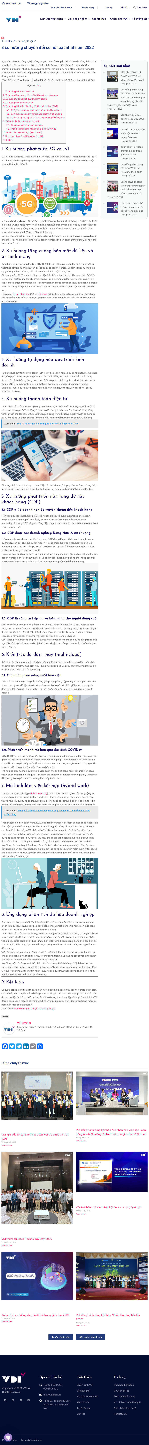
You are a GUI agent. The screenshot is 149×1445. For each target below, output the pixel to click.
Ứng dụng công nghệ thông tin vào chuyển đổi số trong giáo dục (132, 207)
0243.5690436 (13, 3)
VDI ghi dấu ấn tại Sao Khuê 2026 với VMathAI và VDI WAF (132, 76)
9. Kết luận (8, 140)
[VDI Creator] (9, 1028)
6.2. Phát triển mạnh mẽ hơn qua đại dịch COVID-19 (31, 129)
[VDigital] (13, 18)
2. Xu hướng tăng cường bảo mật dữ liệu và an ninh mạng (30, 95)
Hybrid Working (38, 793)
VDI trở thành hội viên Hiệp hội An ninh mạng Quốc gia (133, 133)
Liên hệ (108, 8)
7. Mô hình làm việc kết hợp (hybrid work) (22, 132)
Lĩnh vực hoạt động (51, 18)
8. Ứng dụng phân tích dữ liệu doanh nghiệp (23, 136)
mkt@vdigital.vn (40, 3)
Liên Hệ (81, 1413)
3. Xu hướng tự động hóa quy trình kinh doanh (25, 99)
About (5, 1016)
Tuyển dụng (88, 8)
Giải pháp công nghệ (125, 1408)
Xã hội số (31, 41)
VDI (25, 1388)
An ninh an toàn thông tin (128, 1402)
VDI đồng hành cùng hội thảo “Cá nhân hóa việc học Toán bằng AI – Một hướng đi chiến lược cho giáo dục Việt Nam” (126, 97)
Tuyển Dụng (83, 1408)
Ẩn (38, 85)
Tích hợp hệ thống (124, 1384)
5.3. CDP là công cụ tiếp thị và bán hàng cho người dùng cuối (35, 117)
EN (122, 8)
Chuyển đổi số (121, 1390)
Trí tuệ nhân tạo (21, 293)
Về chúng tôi (139, 18)
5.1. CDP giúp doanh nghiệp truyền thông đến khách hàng (33, 110)
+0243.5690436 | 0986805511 (53, 1386)
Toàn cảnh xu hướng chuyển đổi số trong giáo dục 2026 (132, 150)
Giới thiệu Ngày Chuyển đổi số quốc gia (34, 1008)
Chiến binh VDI (118, 18)
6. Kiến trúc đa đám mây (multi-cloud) (21, 121)
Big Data (42, 293)
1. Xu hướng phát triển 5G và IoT (18, 91)
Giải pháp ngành (77, 18)
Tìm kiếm (142, 8)
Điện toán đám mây (124, 1396)
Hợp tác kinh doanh (61, 8)
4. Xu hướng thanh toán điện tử (18, 102)
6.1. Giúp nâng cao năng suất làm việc (24, 125)
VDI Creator (24, 1022)
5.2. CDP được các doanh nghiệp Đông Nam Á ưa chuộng (34, 114)
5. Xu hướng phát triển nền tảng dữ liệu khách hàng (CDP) (30, 106)
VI (126, 8)
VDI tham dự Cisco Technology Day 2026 (26, 1239)
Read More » (6, 1145)
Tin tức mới (19, 41)
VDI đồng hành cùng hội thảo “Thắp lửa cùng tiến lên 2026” (132, 168)
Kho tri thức (99, 18)
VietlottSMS (120, 1413)
